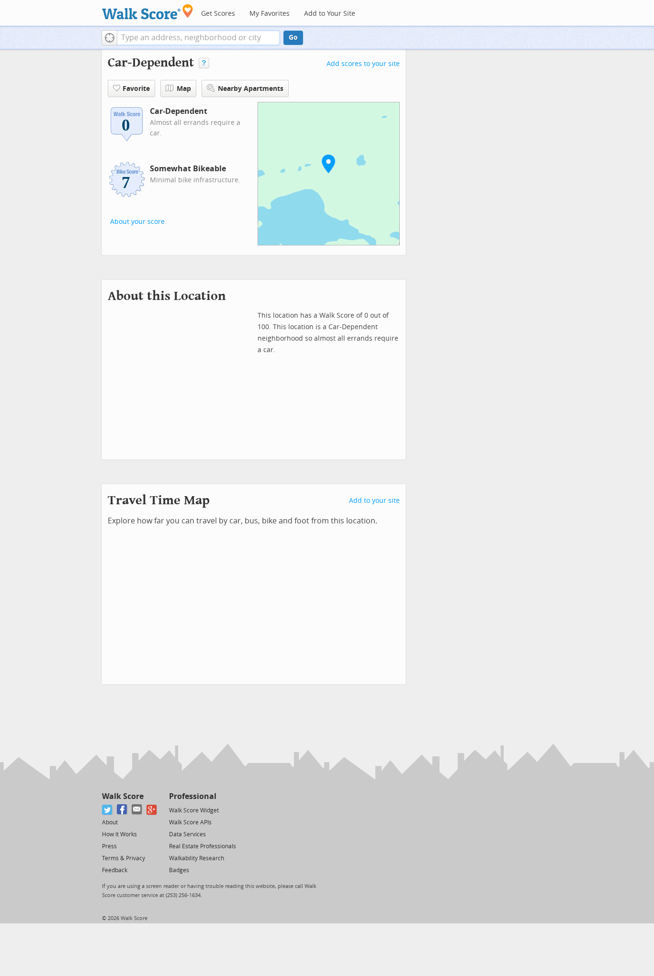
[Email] (137, 809)
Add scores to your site (363, 64)
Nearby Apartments (250, 89)
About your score (137, 222)
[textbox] (198, 37)
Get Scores (218, 14)
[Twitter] (107, 809)
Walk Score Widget (194, 810)
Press (109, 846)
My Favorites (269, 14)
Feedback (114, 870)
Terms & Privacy (123, 858)
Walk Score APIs (190, 822)
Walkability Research (196, 858)
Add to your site (374, 501)
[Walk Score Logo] (147, 12)
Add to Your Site (329, 14)
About (110, 822)
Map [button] (184, 89)
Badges (179, 870)
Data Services (187, 834)
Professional (192, 796)
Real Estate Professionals (202, 846)
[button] (109, 37)
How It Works (119, 834)
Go (293, 37)
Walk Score (123, 796)
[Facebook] (122, 809)
